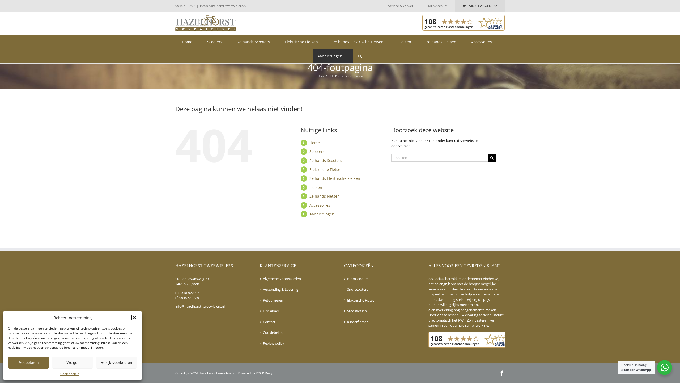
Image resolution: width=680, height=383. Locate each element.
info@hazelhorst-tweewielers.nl (223, 5)
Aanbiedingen (321, 214)
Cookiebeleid (69, 374)
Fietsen (315, 187)
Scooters (317, 151)
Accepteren (29, 362)
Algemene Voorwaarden (282, 278)
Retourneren (273, 300)
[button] (134, 317)
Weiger (72, 362)
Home (314, 142)
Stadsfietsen (357, 311)
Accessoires (319, 205)
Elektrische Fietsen (326, 169)
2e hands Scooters (325, 160)
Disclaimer (271, 311)
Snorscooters (357, 289)
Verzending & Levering (280, 289)
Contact (269, 321)
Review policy (273, 343)
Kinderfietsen (357, 321)
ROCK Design (265, 373)
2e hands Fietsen (324, 196)
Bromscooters (358, 278)
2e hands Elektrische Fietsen (334, 178)
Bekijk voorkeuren (116, 362)
